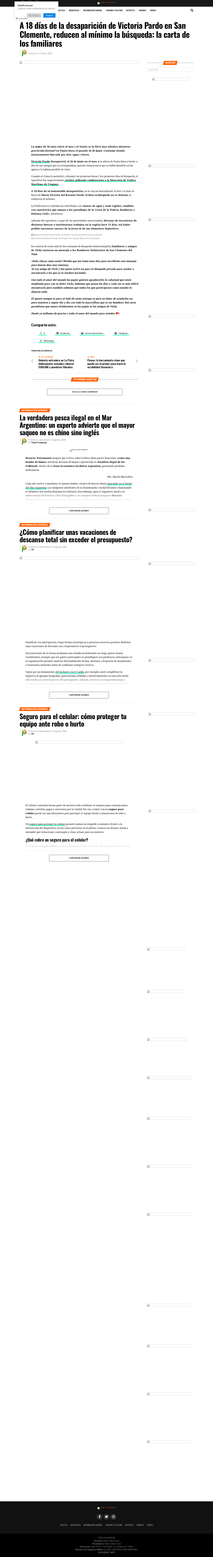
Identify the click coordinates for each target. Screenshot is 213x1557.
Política (61, 10)
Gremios (142, 10)
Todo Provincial (39, 442)
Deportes (130, 10)
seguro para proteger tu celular (47, 824)
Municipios (74, 10)
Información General (92, 10)
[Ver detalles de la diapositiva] (172, 187)
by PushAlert (23, 18)
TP (32, 550)
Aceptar (49, 15)
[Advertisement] (170, 139)
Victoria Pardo (40, 161)
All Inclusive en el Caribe (69, 672)
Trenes (153, 10)
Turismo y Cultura (114, 10)
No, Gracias (34, 15)
